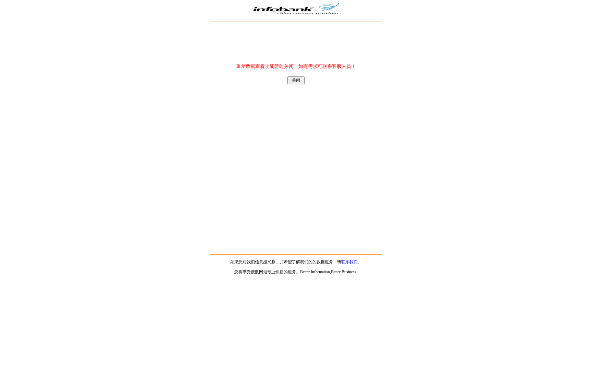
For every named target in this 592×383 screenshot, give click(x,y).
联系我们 (349, 262)
